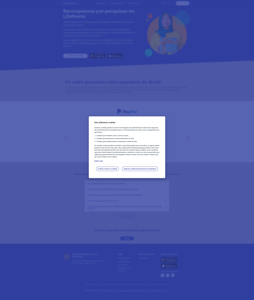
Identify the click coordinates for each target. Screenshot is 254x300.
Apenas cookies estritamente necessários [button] (140, 169)
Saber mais (98, 161)
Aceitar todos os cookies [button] (107, 169)
